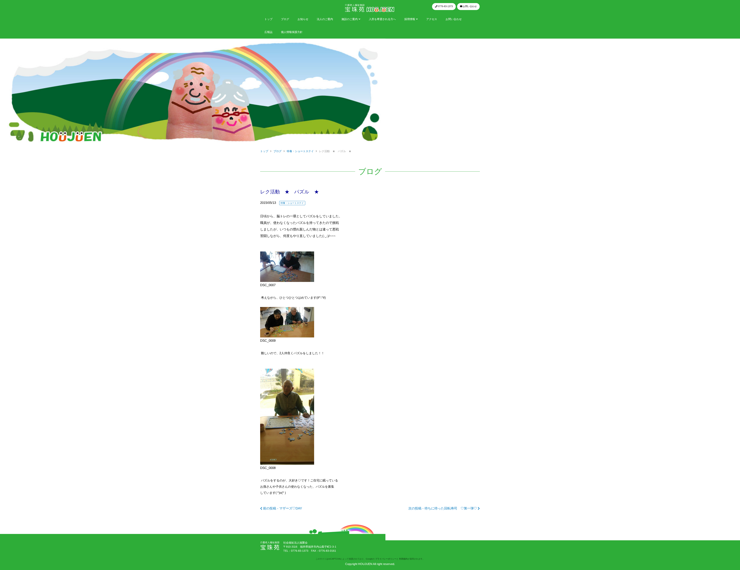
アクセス (431, 19)
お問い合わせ (454, 19)
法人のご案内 (325, 19)
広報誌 (268, 32)
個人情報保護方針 (292, 32)
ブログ (285, 19)
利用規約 (403, 559)
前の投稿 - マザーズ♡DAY (282, 508)
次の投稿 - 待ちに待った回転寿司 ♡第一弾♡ (442, 508)
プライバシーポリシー (385, 559)
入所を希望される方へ (382, 19)
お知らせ (303, 19)
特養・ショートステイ (292, 203)
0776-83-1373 (299, 550)
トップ (268, 19)
